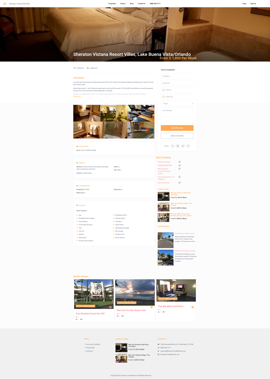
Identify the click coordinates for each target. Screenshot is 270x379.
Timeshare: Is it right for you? (184, 233)
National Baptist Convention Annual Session (164, 171)
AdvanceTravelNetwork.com (169, 354)
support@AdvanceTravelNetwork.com (173, 351)
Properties (112, 3)
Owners (123, 3)
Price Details (83, 146)
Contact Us (141, 3)
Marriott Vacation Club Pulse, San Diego (181, 193)
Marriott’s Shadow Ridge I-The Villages (181, 204)
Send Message (177, 128)
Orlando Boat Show (164, 162)
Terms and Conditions (93, 344)
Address (82, 163)
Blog (131, 3)
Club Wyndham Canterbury (170, 306)
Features (82, 205)
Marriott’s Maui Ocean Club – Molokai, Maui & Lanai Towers (181, 214)
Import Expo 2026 (163, 183)
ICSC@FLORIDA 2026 (165, 165)
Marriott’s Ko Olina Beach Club (131, 310)
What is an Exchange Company (185, 251)
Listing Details (84, 186)
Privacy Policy (90, 348)
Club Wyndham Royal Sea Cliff (90, 313)
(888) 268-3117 (155, 3)
